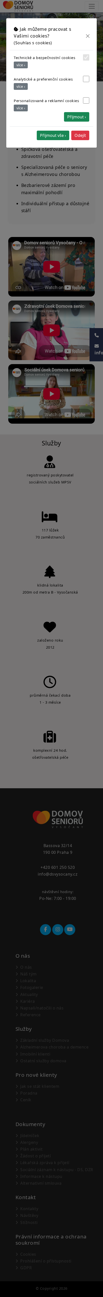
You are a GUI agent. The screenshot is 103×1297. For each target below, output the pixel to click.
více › (20, 65)
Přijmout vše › (53, 135)
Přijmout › (76, 117)
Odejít (80, 135)
